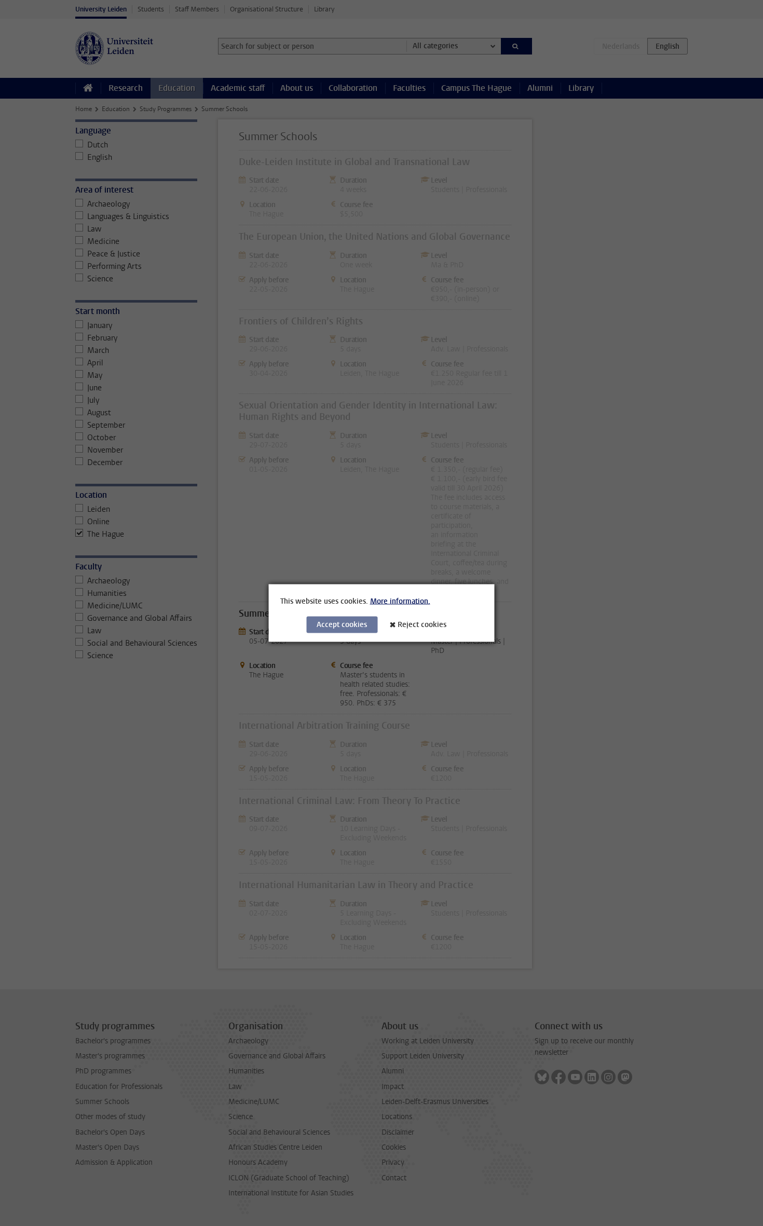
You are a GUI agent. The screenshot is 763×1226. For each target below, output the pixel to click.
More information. (400, 601)
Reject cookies (422, 625)
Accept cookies (342, 625)
